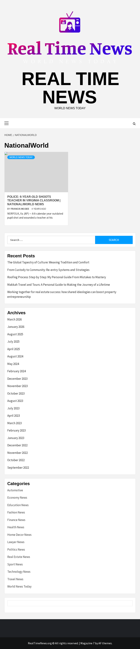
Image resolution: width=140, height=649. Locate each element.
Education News (18, 505)
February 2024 (16, 371)
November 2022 (17, 453)
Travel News (15, 579)
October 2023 (16, 393)
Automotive (15, 490)
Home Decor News (19, 535)
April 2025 (13, 349)
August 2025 (15, 334)
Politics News (16, 549)
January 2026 (15, 327)
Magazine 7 (87, 643)
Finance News (16, 520)
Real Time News (70, 87)
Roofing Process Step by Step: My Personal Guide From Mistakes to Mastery (56, 277)
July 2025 (13, 341)
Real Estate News (18, 557)
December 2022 (17, 445)
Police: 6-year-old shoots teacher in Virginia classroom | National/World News (33, 200)
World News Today (21, 157)
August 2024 (15, 356)
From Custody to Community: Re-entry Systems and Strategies (48, 270)
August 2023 (15, 401)
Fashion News (16, 512)
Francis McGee (20, 209)
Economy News (17, 498)
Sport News (15, 564)
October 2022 (16, 460)
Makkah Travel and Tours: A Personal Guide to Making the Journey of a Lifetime (58, 285)
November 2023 (17, 386)
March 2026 (14, 319)
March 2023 (14, 423)
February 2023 (16, 430)
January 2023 (15, 438)
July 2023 (13, 408)
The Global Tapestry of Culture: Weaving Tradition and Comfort (48, 262)
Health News (15, 527)
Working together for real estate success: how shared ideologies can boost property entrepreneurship (61, 294)
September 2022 (18, 468)
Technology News (18, 572)
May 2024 (13, 364)
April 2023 (13, 416)
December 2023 (17, 379)
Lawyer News (15, 542)
